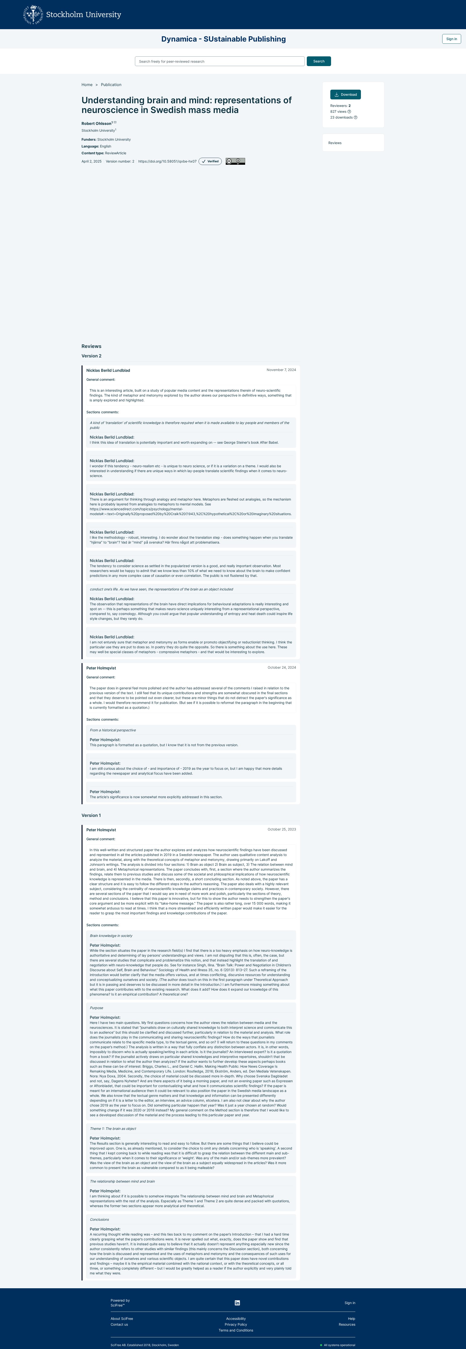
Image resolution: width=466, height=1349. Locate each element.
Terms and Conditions (236, 1330)
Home (87, 84)
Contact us (119, 1324)
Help (351, 1318)
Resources (347, 1324)
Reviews (334, 143)
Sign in (451, 39)
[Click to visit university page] (73, 14)
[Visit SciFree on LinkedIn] (237, 1303)
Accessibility (236, 1318)
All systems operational (339, 1345)
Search (319, 61)
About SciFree (122, 1318)
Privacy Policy (236, 1324)
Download (349, 94)
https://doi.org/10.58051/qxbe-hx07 (167, 161)
